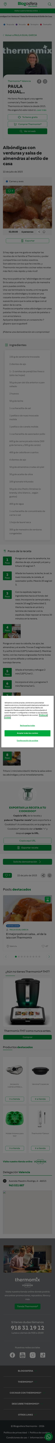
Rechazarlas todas (27, 725)
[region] (27, 721)
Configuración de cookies (27, 741)
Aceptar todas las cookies (27, 733)
